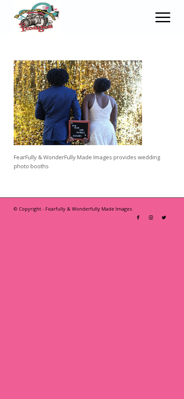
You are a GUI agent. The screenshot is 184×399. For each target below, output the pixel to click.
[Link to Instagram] (151, 217)
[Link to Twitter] (163, 217)
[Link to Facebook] (138, 217)
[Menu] (158, 17)
